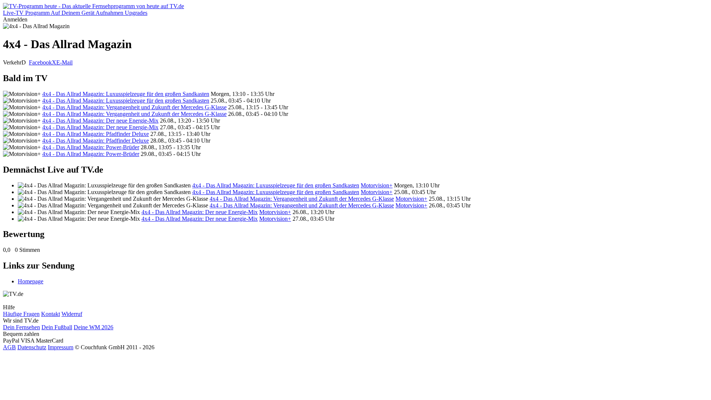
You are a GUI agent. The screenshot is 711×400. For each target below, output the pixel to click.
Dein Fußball (56, 327)
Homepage (30, 281)
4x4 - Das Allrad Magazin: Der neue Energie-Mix (100, 120)
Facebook (40, 62)
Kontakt (50, 314)
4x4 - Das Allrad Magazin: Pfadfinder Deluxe (95, 134)
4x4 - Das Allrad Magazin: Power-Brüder (90, 147)
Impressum (60, 347)
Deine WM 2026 (93, 327)
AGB (9, 347)
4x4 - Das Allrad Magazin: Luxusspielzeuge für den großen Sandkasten (125, 94)
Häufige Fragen (21, 314)
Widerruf (71, 314)
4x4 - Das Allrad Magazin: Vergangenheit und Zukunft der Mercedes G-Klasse (134, 107)
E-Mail (64, 62)
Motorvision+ (377, 185)
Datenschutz (31, 347)
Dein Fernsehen (21, 327)
